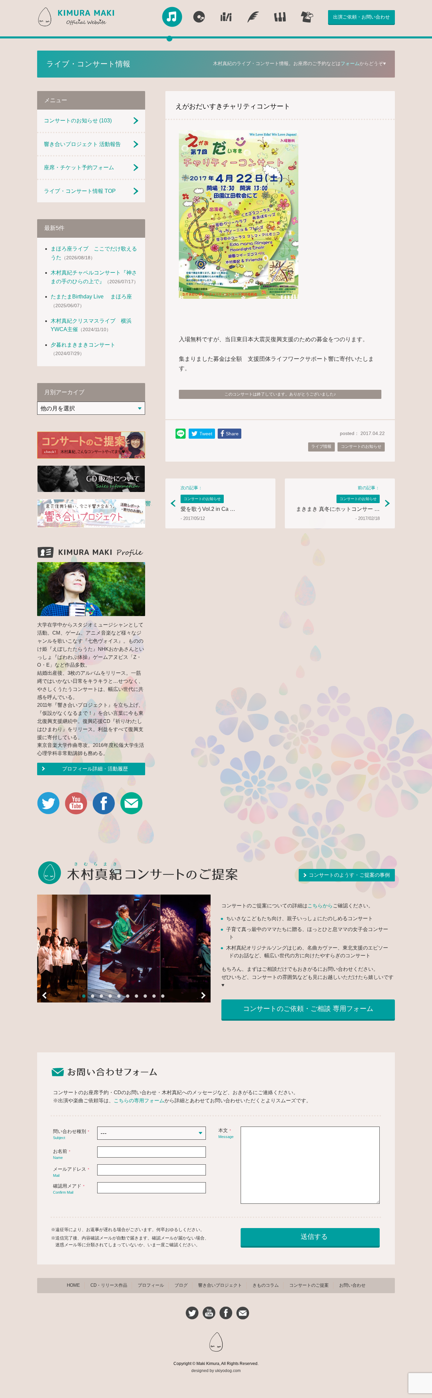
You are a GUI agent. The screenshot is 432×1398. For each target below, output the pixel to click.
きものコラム (265, 1285)
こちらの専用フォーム (139, 1100)
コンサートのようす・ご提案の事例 (349, 875)
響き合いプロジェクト (220, 1285)
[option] (124, 948)
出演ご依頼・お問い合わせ (361, 17)
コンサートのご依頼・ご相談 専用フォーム (308, 1008)
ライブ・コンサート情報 (88, 64)
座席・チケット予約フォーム (79, 167)
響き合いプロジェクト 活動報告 (82, 144)
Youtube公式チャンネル (76, 803)
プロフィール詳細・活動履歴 (95, 768)
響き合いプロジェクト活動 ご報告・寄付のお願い (91, 514)
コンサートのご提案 (309, 1285)
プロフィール (151, 1285)
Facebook (103, 803)
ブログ (181, 1285)
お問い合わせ (352, 1285)
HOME (73, 1285)
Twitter (48, 803)
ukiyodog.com (228, 1370)
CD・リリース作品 (108, 1285)
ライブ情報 (321, 446)
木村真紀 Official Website (77, 17)
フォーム (350, 63)
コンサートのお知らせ (361, 446)
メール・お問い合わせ (131, 803)
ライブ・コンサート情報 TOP (80, 191)
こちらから (320, 905)
